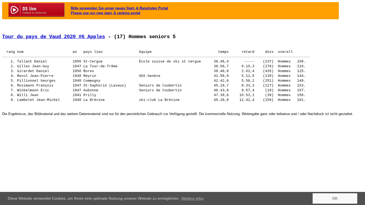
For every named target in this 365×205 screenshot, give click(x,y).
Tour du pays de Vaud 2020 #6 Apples (53, 37)
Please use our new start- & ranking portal (105, 13)
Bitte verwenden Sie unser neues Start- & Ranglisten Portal (119, 8)
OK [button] (335, 198)
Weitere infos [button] (192, 198)
